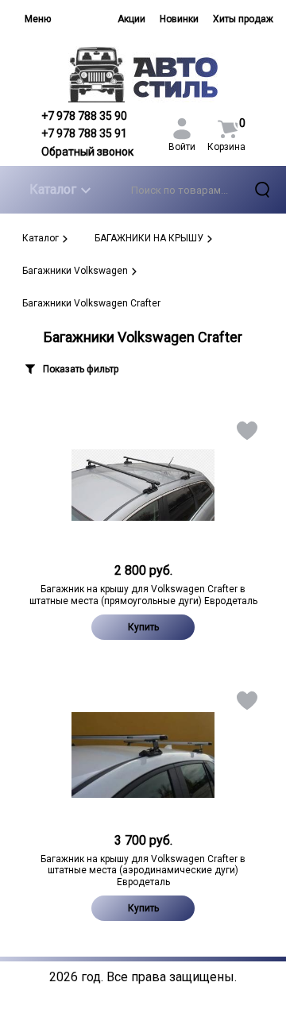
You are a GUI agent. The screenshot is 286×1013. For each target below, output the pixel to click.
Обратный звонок (87, 151)
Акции (131, 19)
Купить (143, 627)
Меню (38, 19)
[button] (245, 434)
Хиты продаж (243, 19)
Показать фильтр (80, 369)
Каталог (52, 189)
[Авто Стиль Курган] (143, 74)
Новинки (179, 19)
